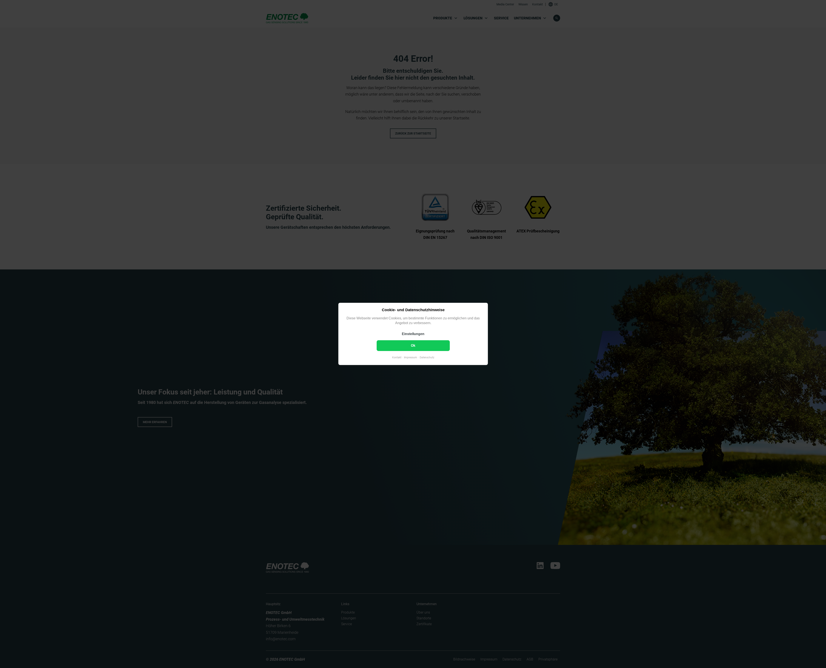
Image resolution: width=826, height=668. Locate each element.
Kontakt (396, 357)
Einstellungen (413, 334)
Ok (413, 346)
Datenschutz (426, 357)
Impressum (410, 357)
